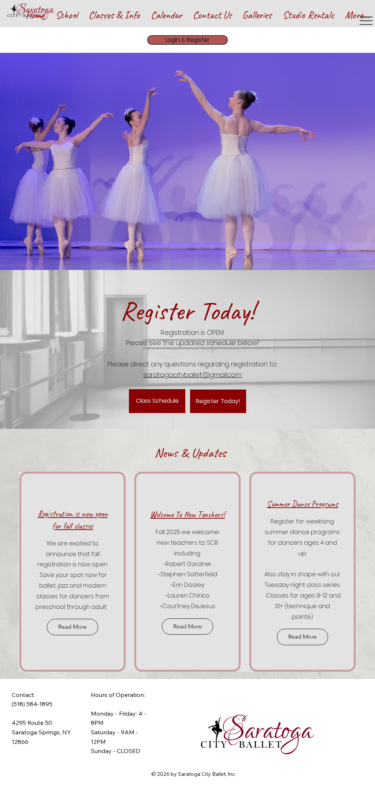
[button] (66, 9)
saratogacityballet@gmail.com (192, 374)
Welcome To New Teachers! (187, 514)
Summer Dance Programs (302, 503)
